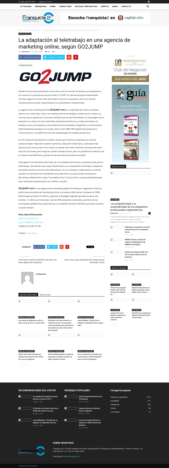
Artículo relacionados (28, 295)
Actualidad (25, 6)
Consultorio (65, 6)
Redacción (114, 213)
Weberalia (34, 466)
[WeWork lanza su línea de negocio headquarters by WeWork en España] (116, 242)
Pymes (53, 6)
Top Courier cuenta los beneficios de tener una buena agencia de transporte (37, 261)
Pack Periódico (23, 466)
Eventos (105, 6)
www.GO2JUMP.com (28, 218)
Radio (115, 6)
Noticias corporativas (25, 34)
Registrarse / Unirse (45, 2)
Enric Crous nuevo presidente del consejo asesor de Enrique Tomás (85, 261)
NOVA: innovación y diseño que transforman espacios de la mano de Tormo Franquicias (30, 356)
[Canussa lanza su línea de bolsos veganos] (70, 411)
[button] (148, 6)
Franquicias (40, 6)
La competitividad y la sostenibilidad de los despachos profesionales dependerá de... (129, 206)
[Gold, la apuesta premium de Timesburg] (70, 399)
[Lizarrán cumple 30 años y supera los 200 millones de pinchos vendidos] (70, 423)
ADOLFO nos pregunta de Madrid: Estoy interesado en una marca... (141, 315)
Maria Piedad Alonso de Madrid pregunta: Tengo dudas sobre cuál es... (141, 290)
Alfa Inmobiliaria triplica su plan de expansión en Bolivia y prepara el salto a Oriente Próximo (60, 356)
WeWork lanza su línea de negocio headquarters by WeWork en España (135, 242)
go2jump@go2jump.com (30, 222)
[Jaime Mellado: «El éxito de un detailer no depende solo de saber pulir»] (91, 309)
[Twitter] (149, 1)
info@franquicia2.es (72, 456)
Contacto (126, 6)
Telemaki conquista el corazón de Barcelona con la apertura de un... (137, 229)
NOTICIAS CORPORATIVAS (86, 6)
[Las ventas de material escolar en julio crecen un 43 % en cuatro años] (31, 309)
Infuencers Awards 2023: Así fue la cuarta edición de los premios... (136, 254)
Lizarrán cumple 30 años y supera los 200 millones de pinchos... (90, 422)
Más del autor (45, 295)
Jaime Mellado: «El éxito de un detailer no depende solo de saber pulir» (90, 322)
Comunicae (25, 52)
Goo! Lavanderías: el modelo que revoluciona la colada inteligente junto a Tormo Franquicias (90, 356)
